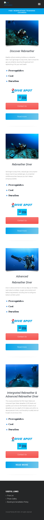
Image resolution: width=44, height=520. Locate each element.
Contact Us (22, 106)
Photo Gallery (12, 499)
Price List (10, 496)
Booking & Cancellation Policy (17, 502)
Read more (22, 116)
